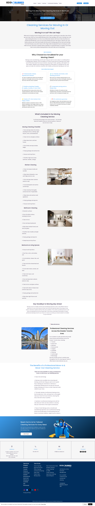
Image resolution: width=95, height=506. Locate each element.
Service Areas (26, 464)
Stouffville (25, 481)
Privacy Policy (43, 504)
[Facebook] (80, 451)
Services (37, 463)
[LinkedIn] (83, 451)
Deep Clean (36, 472)
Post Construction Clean (52, 465)
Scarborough (26, 472)
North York (26, 478)
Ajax (24, 483)
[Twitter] (82, 451)
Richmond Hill (26, 476)
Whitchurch (26, 480)
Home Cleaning (37, 465)
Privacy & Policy (27, 492)
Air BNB (48, 470)
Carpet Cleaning (50, 469)
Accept (90, 504)
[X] (30, 490)
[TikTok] (38, 490)
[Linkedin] (32, 490)
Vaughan (25, 474)
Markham (25, 467)
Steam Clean (37, 474)
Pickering (25, 471)
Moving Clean (37, 475)
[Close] (93, 504)
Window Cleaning (50, 467)
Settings (85, 504)
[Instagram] (85, 451)
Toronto (25, 469)
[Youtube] (35, 490)
